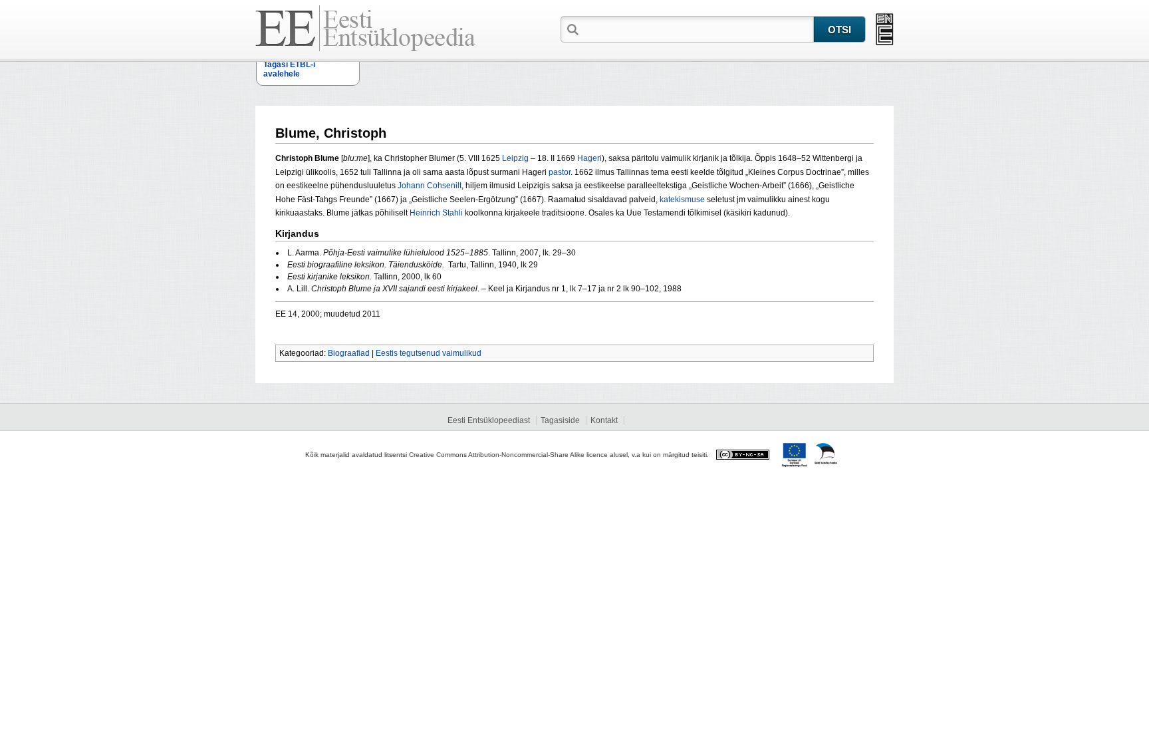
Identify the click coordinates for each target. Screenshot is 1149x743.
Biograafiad (349, 353)
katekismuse (682, 199)
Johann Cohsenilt (429, 185)
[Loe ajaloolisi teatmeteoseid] (885, 29)
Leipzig (515, 158)
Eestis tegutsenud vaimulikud (428, 353)
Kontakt (604, 420)
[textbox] (697, 29)
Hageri (589, 158)
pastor (560, 172)
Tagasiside (560, 420)
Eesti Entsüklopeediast (488, 420)
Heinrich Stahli (436, 213)
